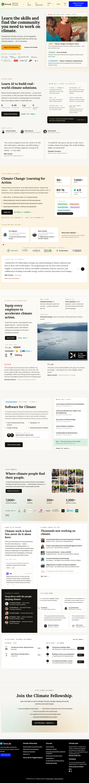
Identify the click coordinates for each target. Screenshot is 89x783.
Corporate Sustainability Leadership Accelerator (55, 752)
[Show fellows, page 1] (1, 244)
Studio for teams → (29, 114)
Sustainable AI (50, 758)
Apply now (7, 212)
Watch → (81, 648)
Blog (70, 769)
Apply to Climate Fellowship (78, 4)
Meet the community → (13, 491)
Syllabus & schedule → (23, 212)
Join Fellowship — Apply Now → (44, 723)
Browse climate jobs (75, 755)
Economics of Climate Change (54, 755)
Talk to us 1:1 (26, 754)
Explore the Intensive (10, 114)
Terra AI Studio (50, 746)
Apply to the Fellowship (11, 47)
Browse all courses (51, 763)
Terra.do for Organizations (33, 757)
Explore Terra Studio (31, 47)
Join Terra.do (5, 755)
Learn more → (81, 119)
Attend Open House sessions (31, 749)
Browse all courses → (63, 448)
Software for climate (51, 749)
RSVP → (39, 648)
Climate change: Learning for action (32, 746)
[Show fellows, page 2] (3, 244)
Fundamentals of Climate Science (55, 760)
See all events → (78, 639)
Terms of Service (58, 778)
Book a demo (10, 338)
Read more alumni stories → (12, 278)
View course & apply (13, 444)
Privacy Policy (49, 778)
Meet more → (44, 576)
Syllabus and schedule (29, 751)
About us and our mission (76, 766)
